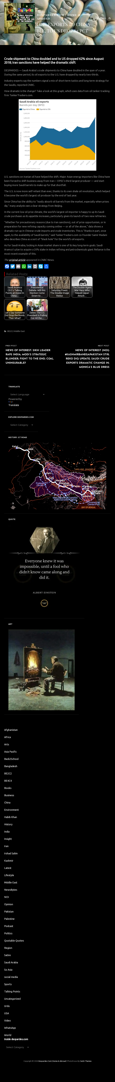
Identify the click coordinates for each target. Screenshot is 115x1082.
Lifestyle (9, 875)
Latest (7, 867)
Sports (8, 984)
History (8, 824)
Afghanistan (11, 729)
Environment (11, 809)
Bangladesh (10, 766)
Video (7, 1020)
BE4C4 (8, 780)
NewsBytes (10, 889)
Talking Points (12, 991)
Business (9, 795)
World (7, 1035)
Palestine (9, 918)
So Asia (8, 969)
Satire (7, 955)
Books (7, 788)
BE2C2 (10, 331)
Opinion (8, 904)
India (7, 831)
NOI (6, 897)
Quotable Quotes (14, 940)
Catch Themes (86, 1061)
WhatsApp (10, 1027)
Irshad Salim (11, 853)
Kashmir (8, 860)
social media (11, 977)
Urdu (7, 1006)
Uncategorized (12, 998)
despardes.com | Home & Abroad (52, 1061)
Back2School (11, 758)
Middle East (19, 331)
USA (6, 1013)
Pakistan (9, 911)
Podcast (8, 926)
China (7, 802)
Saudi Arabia (11, 962)
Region (8, 947)
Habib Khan (10, 817)
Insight (8, 838)
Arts (6, 744)
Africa (7, 737)
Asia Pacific (10, 751)
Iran (6, 846)
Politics (8, 933)
